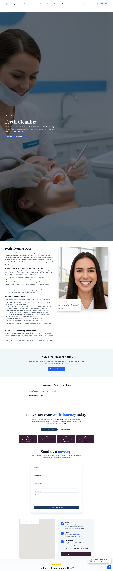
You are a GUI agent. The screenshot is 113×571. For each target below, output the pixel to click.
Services (32, 3)
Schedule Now (76, 534)
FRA (106, 3)
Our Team (56, 3)
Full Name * (37, 467)
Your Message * (38, 491)
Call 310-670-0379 (50, 429)
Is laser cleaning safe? (36, 396)
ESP (102, 3)
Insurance (77, 3)
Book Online (66, 429)
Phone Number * (38, 483)
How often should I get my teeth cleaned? (42, 391)
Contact (85, 3)
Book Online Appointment (77, 554)
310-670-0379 (78, 536)
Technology (41, 3)
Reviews (49, 3)
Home (25, 3)
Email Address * (38, 475)
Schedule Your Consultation (14, 136)
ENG (98, 3)
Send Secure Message (57, 507)
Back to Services (11, 116)
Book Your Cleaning (56, 369)
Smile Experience (66, 3)
